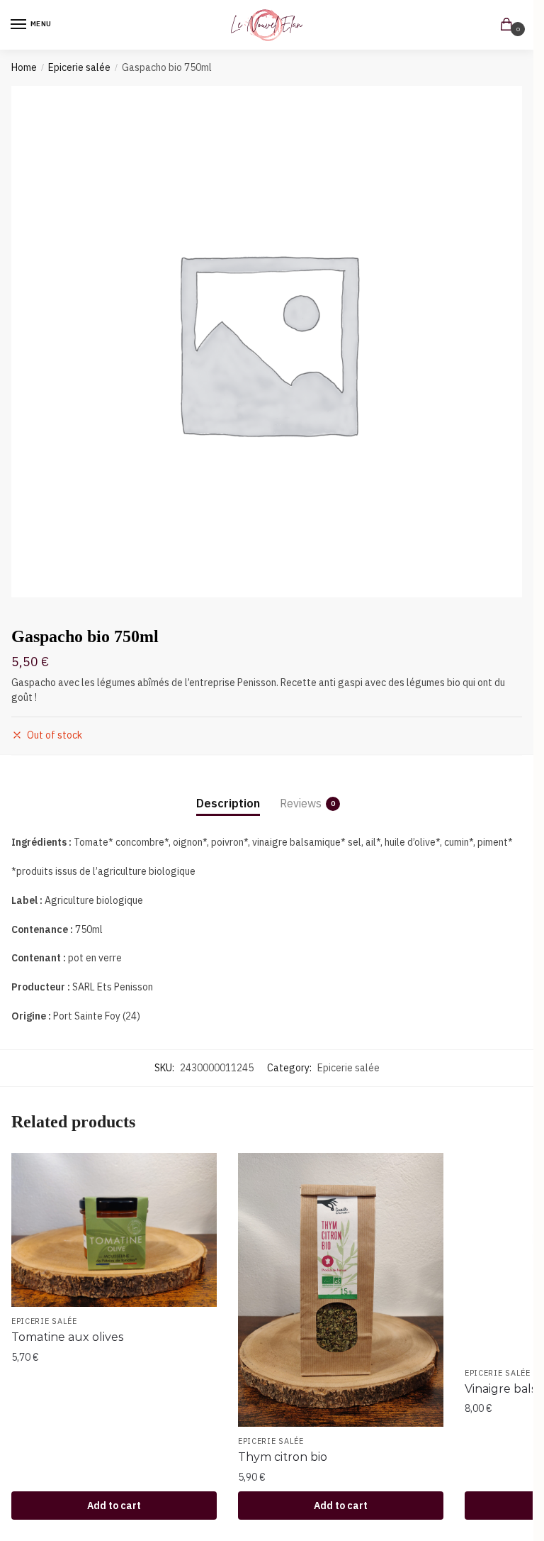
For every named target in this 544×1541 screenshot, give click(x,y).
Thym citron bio (282, 1457)
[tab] (228, 792)
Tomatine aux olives (67, 1337)
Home (24, 67)
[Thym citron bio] (340, 1290)
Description (228, 803)
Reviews (301, 803)
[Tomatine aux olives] (114, 1230)
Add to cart (114, 1505)
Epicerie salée (79, 67)
